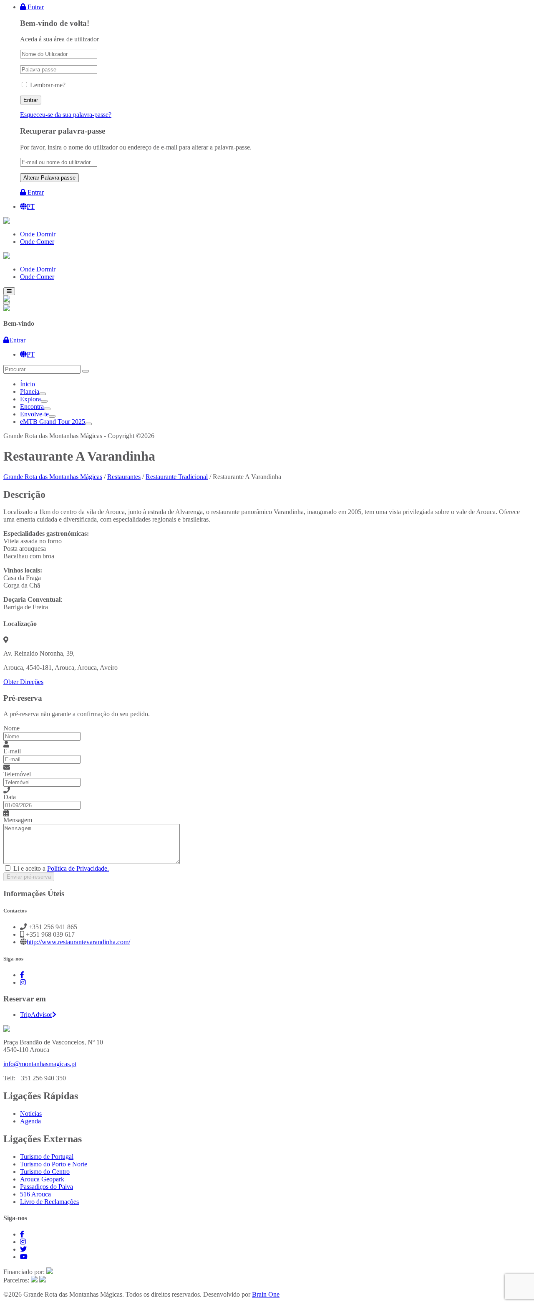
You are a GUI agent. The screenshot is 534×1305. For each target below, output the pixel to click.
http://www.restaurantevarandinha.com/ (78, 941)
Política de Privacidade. (78, 868)
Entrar (35, 6)
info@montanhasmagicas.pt (39, 1063)
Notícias (31, 1113)
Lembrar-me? (47, 85)
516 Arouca (35, 1194)
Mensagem (17, 820)
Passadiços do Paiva (46, 1186)
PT (31, 206)
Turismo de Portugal (46, 1156)
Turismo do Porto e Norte (53, 1164)
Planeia (29, 391)
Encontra (32, 406)
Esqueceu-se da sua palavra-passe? (65, 114)
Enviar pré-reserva (29, 877)
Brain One (266, 1294)
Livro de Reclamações (49, 1201)
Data (9, 797)
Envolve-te (34, 414)
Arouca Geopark (42, 1179)
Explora (30, 399)
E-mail (12, 751)
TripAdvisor (36, 1014)
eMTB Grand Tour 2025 (52, 421)
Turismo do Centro (45, 1171)
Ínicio (27, 384)
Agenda (30, 1121)
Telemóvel (17, 774)
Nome (11, 728)
